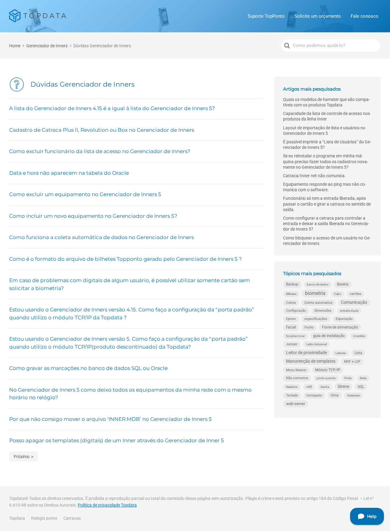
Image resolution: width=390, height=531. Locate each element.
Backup (292, 284)
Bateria (343, 284)
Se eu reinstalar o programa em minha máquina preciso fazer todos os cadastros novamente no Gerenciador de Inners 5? (325, 161)
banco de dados (317, 284)
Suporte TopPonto (266, 16)
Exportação (344, 319)
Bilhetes (291, 294)
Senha (325, 387)
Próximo (22, 456)
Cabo (337, 294)
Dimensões (323, 311)
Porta (347, 378)
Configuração (296, 310)
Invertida (359, 336)
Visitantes (353, 395)
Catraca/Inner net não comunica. (314, 175)
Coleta (291, 302)
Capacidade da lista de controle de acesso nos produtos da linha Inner (326, 116)
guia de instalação (329, 335)
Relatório (292, 387)
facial (291, 327)
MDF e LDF (352, 361)
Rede (363, 378)
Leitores (340, 353)
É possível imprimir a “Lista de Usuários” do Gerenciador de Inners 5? (327, 144)
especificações (315, 319)
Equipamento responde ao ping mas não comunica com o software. (324, 187)
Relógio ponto (44, 518)
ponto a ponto (326, 378)
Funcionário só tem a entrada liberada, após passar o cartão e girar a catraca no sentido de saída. (327, 204)
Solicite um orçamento (317, 16)
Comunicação (354, 302)
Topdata (17, 518)
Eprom (291, 319)
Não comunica (297, 378)
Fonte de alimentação (340, 327)
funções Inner (295, 336)
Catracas (72, 518)
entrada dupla (349, 310)
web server (295, 403)
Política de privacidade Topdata (107, 505)
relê (309, 387)
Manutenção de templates (310, 361)
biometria (315, 293)
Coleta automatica (318, 302)
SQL (361, 386)
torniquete (314, 395)
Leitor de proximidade (306, 352)
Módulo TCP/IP (327, 370)
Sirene (343, 386)
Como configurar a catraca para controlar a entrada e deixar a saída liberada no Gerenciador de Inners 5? (326, 223)
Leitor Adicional (316, 344)
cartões (355, 294)
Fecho (309, 327)
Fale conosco (364, 16)
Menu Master (296, 370)
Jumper (292, 344)
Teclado (292, 395)
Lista (358, 353)
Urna (335, 395)
